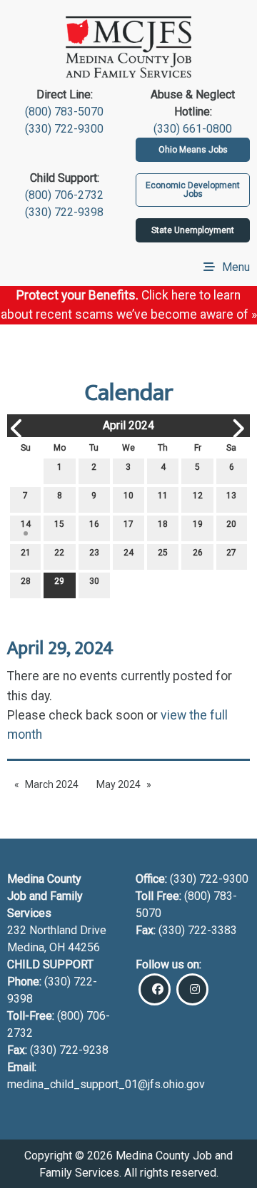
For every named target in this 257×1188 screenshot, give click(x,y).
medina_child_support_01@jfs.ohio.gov (106, 1084)
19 (198, 524)
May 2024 (118, 784)
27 (231, 553)
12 (198, 496)
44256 (84, 947)
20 (231, 524)
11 (163, 496)
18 (163, 524)
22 (59, 553)
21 (26, 553)
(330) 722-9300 (64, 128)
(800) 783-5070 (64, 111)
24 (128, 553)
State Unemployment (192, 230)
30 (94, 581)
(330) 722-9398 (64, 212)
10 (128, 496)
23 (94, 553)
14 (26, 524)
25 (163, 553)
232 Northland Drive (56, 930)
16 (94, 524)
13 (231, 496)
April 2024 (128, 425)
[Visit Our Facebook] (154, 989)
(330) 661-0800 (192, 128)
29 (59, 581)
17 (128, 524)
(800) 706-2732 (64, 195)
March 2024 (52, 784)
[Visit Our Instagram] (192, 989)
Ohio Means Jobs (193, 150)
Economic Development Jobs (193, 189)
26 (198, 553)
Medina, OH (37, 947)
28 (26, 581)
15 (59, 524)
